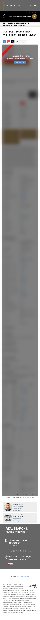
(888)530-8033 (17, 519)
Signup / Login (20, 63)
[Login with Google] (8, 43)
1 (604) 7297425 (17, 508)
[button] (9, 551)
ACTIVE (28, 12)
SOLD (35, 12)
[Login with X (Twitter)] (12, 43)
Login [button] (21, 42)
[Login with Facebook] (4, 43)
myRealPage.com (24, 576)
